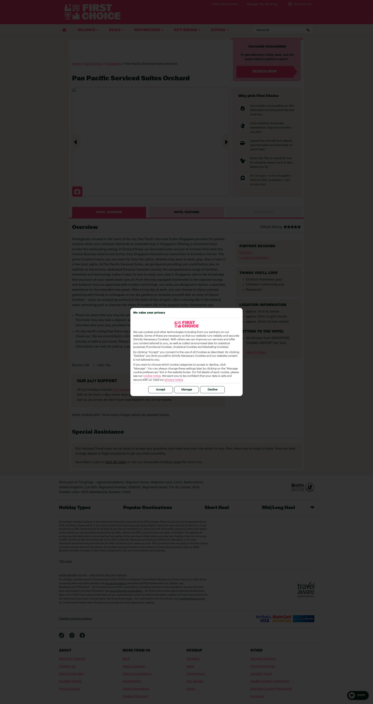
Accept (160, 389)
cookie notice (152, 376)
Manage (186, 389)
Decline (212, 389)
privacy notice (174, 380)
